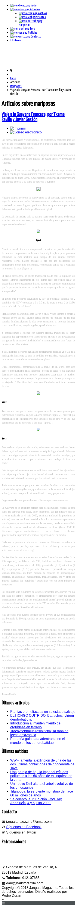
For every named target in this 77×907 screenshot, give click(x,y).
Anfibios (42, 13)
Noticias (32, 32)
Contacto (35, 36)
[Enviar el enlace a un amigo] (26, 132)
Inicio (33, 5)
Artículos (34, 9)
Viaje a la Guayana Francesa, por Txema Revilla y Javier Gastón (33, 117)
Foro (32, 28)
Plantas (41, 17)
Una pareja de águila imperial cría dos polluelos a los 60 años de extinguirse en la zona (41, 776)
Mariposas (16, 86)
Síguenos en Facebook (23, 827)
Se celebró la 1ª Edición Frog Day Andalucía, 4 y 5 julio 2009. (36, 801)
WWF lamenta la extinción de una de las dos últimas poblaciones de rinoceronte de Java (42, 764)
